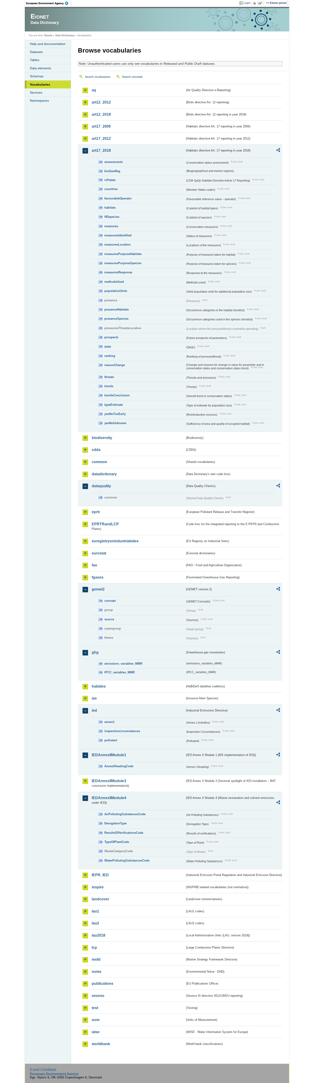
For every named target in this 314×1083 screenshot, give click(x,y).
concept (110, 600)
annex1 (109, 722)
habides (99, 686)
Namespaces (39, 100)
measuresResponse (118, 272)
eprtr (96, 512)
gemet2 (98, 589)
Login (247, 3)
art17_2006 (101, 126)
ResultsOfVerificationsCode (123, 832)
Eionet (48, 35)
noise (96, 972)
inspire (98, 887)
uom (96, 1020)
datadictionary (104, 474)
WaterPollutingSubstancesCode (126, 860)
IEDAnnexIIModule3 (109, 781)
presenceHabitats (116, 309)
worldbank (101, 1044)
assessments (113, 162)
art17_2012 (101, 138)
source (109, 619)
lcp (94, 947)
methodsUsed (114, 281)
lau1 (95, 911)
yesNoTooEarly (115, 414)
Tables (34, 60)
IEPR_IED (100, 875)
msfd (96, 959)
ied (94, 710)
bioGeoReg (112, 171)
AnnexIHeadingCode (118, 766)
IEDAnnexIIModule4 (109, 798)
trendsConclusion (117, 395)
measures (111, 226)
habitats (110, 207)
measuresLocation (117, 244)
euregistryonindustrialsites (115, 541)
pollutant (110, 740)
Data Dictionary (64, 35)
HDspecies (111, 216)
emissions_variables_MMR (123, 663)
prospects (111, 337)
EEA (48, 3)
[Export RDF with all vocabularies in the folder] (278, 151)
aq (94, 90)
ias (94, 698)
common (99, 462)
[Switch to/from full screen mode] (261, 3)
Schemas (36, 76)
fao (94, 565)
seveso (98, 996)
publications (102, 983)
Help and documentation (48, 44)
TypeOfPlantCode (116, 842)
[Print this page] (255, 3)
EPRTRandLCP (105, 524)
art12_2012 (101, 102)
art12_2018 (101, 114)
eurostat (99, 553)
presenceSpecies (116, 318)
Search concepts (132, 77)
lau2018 (98, 935)
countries (111, 189)
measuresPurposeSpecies (122, 263)
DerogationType (115, 823)
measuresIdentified (117, 235)
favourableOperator (118, 198)
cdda (96, 450)
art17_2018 (101, 150)
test (95, 1008)
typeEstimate (113, 404)
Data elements (40, 68)
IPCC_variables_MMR (119, 672)
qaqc (107, 346)
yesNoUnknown (115, 423)
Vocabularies (40, 84)
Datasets (36, 52)
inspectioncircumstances (122, 731)
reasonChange (114, 365)
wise (96, 1032)
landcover (100, 899)
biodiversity (102, 438)
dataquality (101, 486)
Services (36, 92)
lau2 (95, 923)
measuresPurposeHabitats (123, 254)
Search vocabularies (98, 77)
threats (109, 377)
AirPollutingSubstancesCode (125, 814)
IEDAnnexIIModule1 (109, 755)
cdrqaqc (110, 180)
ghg (95, 652)
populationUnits (115, 291)
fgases (97, 577)
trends (108, 386)
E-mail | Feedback (43, 1069)
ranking (109, 356)
